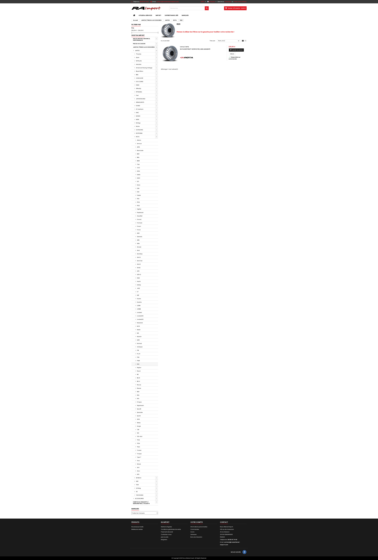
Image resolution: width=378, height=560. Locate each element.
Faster (139, 195)
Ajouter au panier (236, 50)
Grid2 (138, 268)
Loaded (139, 312)
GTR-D (139, 274)
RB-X (138, 381)
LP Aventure (139, 109)
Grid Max (139, 254)
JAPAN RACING (140, 99)
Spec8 (139, 409)
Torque (139, 454)
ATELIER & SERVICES (145, 15)
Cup (138, 164)
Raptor (139, 368)
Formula (139, 223)
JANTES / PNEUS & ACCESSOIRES (144, 47)
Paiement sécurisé (167, 532)
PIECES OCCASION (139, 44)
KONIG (138, 106)
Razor (139, 371)
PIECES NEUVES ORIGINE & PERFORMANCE (141, 39)
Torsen (139, 450)
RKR (138, 392)
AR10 (138, 147)
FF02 (138, 206)
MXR (138, 340)
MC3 (138, 326)
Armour (139, 144)
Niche (138, 126)
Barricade (140, 150)
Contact (224, 522)
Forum (139, 226)
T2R (138, 430)
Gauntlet (139, 216)
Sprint (139, 416)
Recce (139, 385)
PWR (138, 361)
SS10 (138, 419)
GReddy (138, 88)
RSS (138, 395)
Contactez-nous (166, 534)
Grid (138, 250)
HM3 (138, 278)
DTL (138, 181)
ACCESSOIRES (139, 498)
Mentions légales (166, 527)
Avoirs (192, 532)
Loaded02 (140, 316)
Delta (138, 175)
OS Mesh (140, 347)
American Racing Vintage (144, 68)
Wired (139, 464)
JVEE (138, 288)
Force (139, 230)
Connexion (228, 1)
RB (138, 374)
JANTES (137, 50)
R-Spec (139, 402)
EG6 (138, 188)
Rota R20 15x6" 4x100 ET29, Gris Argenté (195, 49)
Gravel (139, 247)
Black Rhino (139, 71)
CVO (138, 168)
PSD (138, 357)
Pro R (138, 354)
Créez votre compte (240, 1)
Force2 (139, 219)
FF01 (138, 199)
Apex (137, 57)
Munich (139, 336)
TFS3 (138, 440)
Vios (138, 461)
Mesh (138, 330)
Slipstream (140, 405)
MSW (137, 119)
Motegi (138, 123)
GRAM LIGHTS (140, 102)
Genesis (139, 237)
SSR (137, 481)
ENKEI (137, 85)
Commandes (194, 529)
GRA (138, 243)
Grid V (139, 257)
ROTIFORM (139, 133)
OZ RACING (139, 130)
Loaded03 (140, 319)
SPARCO (138, 478)
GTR (138, 271)
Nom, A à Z (229, 41)
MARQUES (185, 15)
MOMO (138, 116)
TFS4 (138, 443)
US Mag (138, 488)
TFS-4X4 (139, 436)
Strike (138, 423)
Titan (138, 447)
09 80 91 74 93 (144, 1)
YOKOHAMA (139, 495)
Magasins (164, 540)
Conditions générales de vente (171, 529)
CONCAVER (139, 78)
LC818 (138, 305)
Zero (138, 471)
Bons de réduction (196, 537)
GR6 (138, 240)
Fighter (139, 209)
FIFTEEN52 (139, 92)
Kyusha (139, 302)
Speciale (140, 412)
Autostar (138, 64)
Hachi (139, 281)
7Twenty (138, 54)
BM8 (138, 161)
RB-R (138, 378)
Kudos (139, 299)
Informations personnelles (198, 527)
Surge (139, 426)
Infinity (139, 285)
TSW (137, 485)
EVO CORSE (139, 82)
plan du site (164, 537)
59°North (139, 61)
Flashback (140, 212)
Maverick (140, 323)
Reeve (139, 388)
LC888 (139, 309)
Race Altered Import (226, 527)
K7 (137, 292)
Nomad (139, 343)
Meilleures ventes (137, 529)
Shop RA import (138, 35)
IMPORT (158, 15)
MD (138, 333)
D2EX (138, 178)
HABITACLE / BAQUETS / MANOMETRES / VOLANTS (141, 502)
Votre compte (196, 522)
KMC (137, 113)
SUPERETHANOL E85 (171, 15)
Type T (139, 457)
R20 (138, 364)
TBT (138, 433)
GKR (138, 233)
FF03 (138, 202)
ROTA (137, 137)
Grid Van (139, 261)
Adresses (193, 534)
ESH (138, 192)
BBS (137, 75)
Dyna (138, 185)
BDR (138, 154)
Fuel (137, 95)
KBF (138, 295)
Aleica (139, 140)
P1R (138, 350)
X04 (138, 467)
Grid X (139, 264)
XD (137, 492)
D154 (138, 171)
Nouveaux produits (137, 527)
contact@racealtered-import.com (167, 1)
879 (138, 474)
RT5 (138, 399)
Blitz (138, 157)
